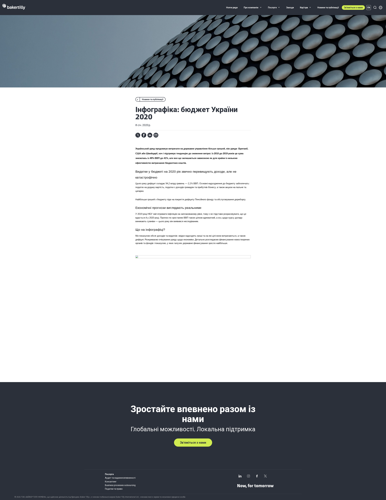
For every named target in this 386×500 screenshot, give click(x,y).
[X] (265, 476)
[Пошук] (374, 7)
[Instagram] (248, 476)
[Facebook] (257, 476)
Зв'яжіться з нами (353, 7)
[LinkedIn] (240, 476)
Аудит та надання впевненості (120, 478)
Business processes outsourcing (120, 485)
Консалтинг (111, 481)
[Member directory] (380, 7)
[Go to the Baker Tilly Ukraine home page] (13, 7)
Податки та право (114, 489)
